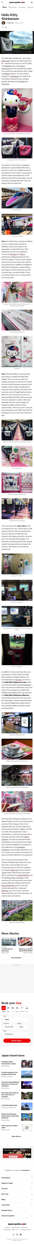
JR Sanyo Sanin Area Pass (14, 878)
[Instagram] (17, 1234)
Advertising (7, 1229)
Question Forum (7, 1210)
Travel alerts (21, 7)
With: (5, 1031)
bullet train (6, 61)
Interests (5, 1189)
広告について (16, 1229)
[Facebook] (13, 1234)
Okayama (5, 891)
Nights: (19, 1023)
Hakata (7, 74)
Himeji (22, 81)
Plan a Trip (5, 1194)
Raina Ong (10, 23)
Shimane (13, 254)
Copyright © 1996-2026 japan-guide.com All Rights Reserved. (17, 1239)
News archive (12, 7)
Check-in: (6, 1023)
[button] (31, 1178)
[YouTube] (20, 1234)
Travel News (6, 1205)
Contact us (24, 1227)
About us (7, 1227)
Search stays (16, 1041)
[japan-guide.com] (17, 2)
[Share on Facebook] (3, 27)
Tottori (22, 254)
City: (4, 1016)
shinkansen (14, 76)
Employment (15, 1227)
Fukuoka (18, 680)
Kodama (8, 66)
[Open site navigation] (32, 2)
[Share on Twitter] (6, 27)
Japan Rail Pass (23, 875)
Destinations (6, 1178)
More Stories (16, 1136)
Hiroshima (5, 84)
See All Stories (16, 958)
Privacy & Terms (26, 1229)
